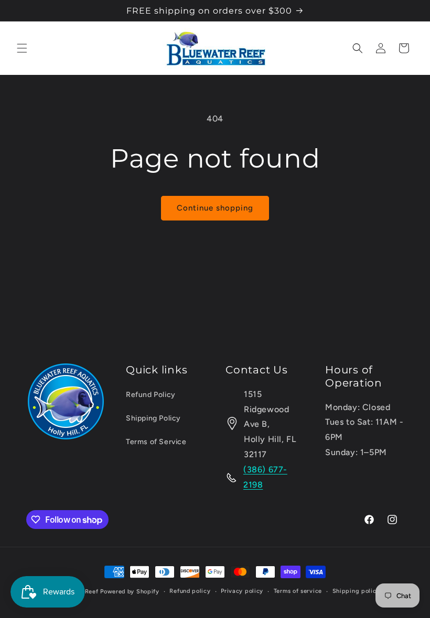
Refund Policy (151, 394)
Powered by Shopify (129, 591)
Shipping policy (356, 591)
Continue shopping (215, 208)
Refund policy (189, 591)
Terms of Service (156, 441)
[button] (22, 48)
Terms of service (298, 591)
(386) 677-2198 (265, 477)
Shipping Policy (153, 418)
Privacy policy (242, 591)
